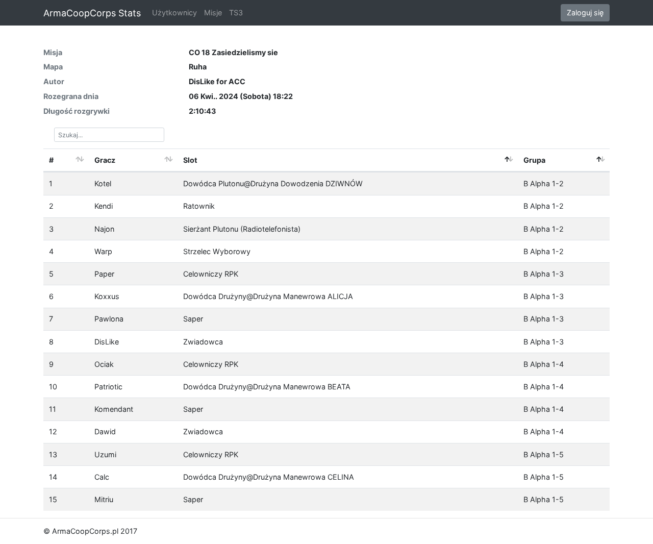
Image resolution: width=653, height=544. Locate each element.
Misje (213, 12)
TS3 (236, 12)
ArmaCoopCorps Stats (92, 13)
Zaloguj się (585, 12)
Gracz (104, 160)
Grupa (534, 160)
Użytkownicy (174, 12)
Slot (190, 160)
